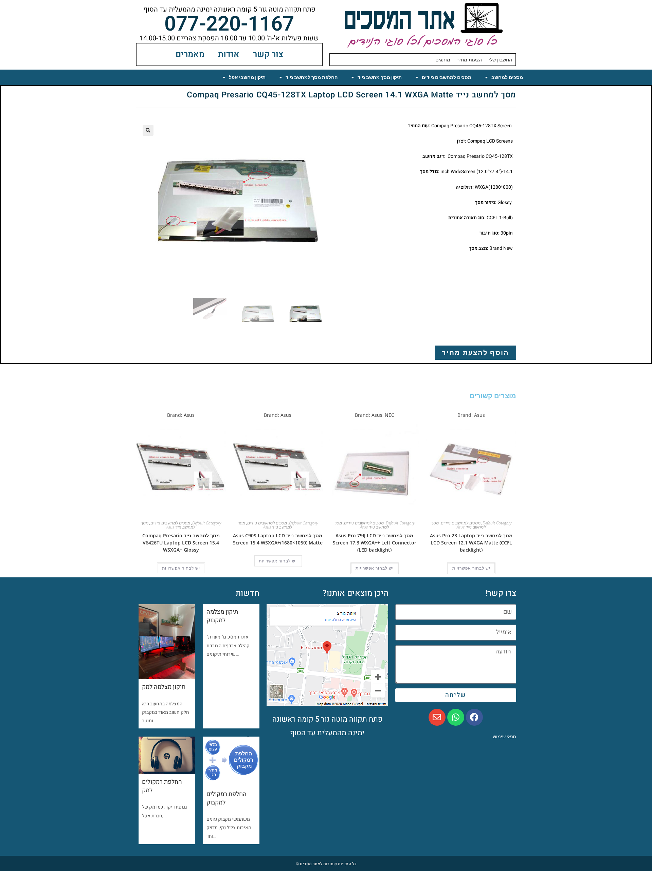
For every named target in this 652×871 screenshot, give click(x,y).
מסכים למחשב (507, 77)
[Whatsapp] (455, 717)
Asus (479, 415)
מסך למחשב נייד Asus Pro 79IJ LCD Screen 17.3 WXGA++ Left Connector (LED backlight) (374, 542)
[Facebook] (474, 717)
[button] (148, 130)
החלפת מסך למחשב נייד (312, 77)
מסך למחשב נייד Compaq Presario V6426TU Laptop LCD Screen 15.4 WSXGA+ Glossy (181, 542)
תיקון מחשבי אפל (247, 77)
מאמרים (190, 54)
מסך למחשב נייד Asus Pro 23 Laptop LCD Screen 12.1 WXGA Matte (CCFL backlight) (471, 542)
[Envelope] (437, 717)
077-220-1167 (229, 24)
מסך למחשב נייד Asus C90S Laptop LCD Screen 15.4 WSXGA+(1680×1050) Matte (278, 539)
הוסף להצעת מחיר (475, 352)
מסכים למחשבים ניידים (446, 77)
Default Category (497, 523)
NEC (389, 415)
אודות (228, 54)
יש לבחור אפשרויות (471, 568)
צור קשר (268, 54)
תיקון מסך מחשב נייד (380, 77)
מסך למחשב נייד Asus (458, 525)
